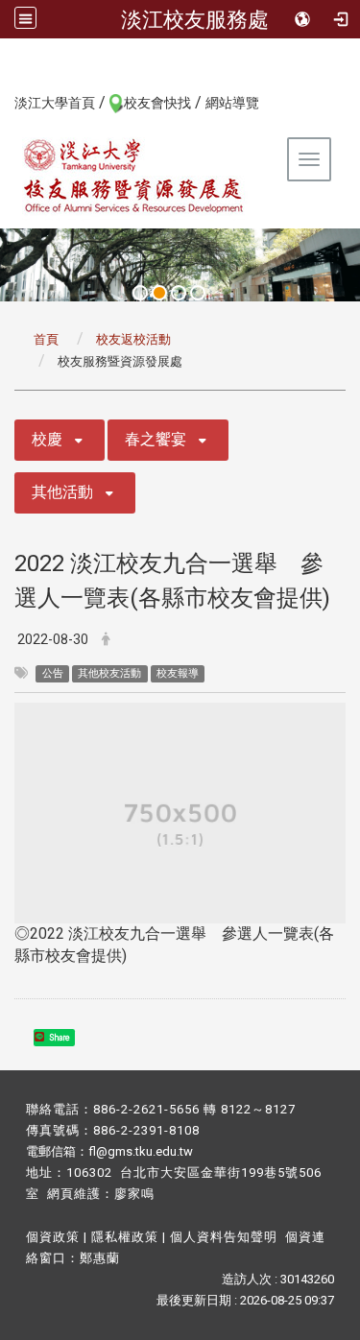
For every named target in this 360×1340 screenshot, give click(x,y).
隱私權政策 (124, 1237)
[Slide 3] (178, 292)
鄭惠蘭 (100, 1258)
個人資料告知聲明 (223, 1237)
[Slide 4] (197, 292)
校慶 (47, 439)
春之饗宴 (155, 439)
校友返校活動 (133, 339)
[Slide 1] (140, 292)
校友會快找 (157, 102)
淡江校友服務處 (195, 19)
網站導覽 (232, 102)
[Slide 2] (159, 292)
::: (4, 101)
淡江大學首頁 (54, 102)
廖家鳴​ (134, 1193)
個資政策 (53, 1237)
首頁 (46, 339)
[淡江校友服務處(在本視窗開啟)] (134, 176)
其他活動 (62, 492)
